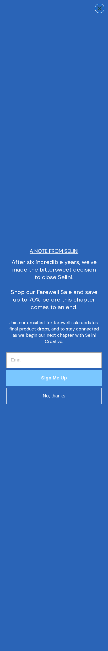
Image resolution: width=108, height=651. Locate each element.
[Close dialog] (99, 8)
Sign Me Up (54, 377)
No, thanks (54, 395)
